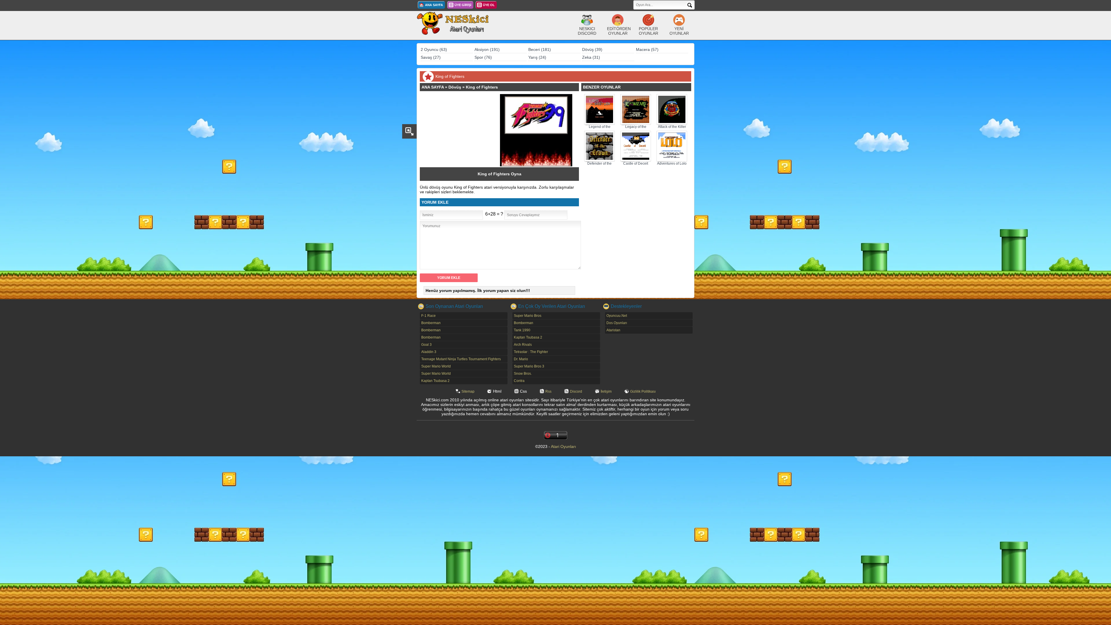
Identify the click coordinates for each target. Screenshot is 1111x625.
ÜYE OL (489, 5)
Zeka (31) (591, 57)
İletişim (606, 391)
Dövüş (454, 87)
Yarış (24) (537, 57)
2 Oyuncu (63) (434, 49)
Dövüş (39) (592, 49)
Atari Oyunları (563, 446)
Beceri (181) (539, 49)
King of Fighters (482, 87)
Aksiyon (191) (487, 49)
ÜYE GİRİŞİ (463, 5)
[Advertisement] (462, 130)
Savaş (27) (431, 57)
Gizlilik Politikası (643, 391)
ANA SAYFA (434, 5)
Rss (548, 391)
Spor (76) (483, 57)
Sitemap (467, 391)
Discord (576, 391)
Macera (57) (647, 49)
